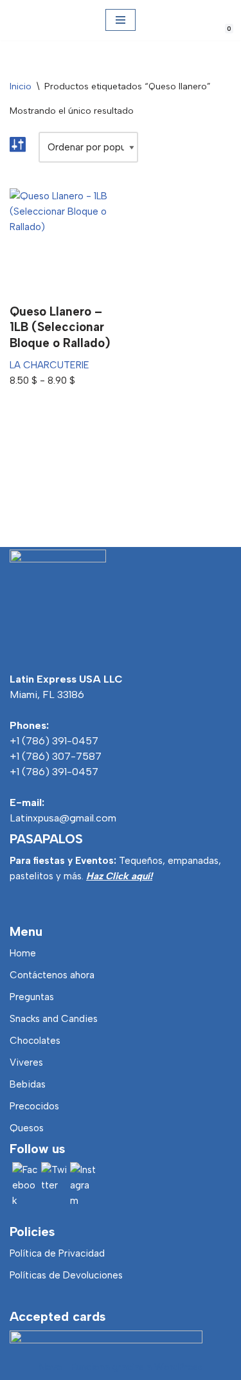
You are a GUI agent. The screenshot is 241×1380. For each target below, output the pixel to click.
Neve (50, 1367)
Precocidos (34, 1106)
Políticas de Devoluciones (66, 1275)
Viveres (26, 1062)
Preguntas (32, 997)
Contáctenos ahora (52, 975)
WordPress (178, 1367)
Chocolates (35, 1040)
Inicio (20, 86)
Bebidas (28, 1084)
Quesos (27, 1128)
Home (23, 953)
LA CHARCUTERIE (49, 365)
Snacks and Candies (54, 1019)
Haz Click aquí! (119, 876)
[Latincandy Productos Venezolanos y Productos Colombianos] (21, 20)
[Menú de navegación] (120, 20)
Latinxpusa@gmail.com (63, 818)
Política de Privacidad (57, 1253)
